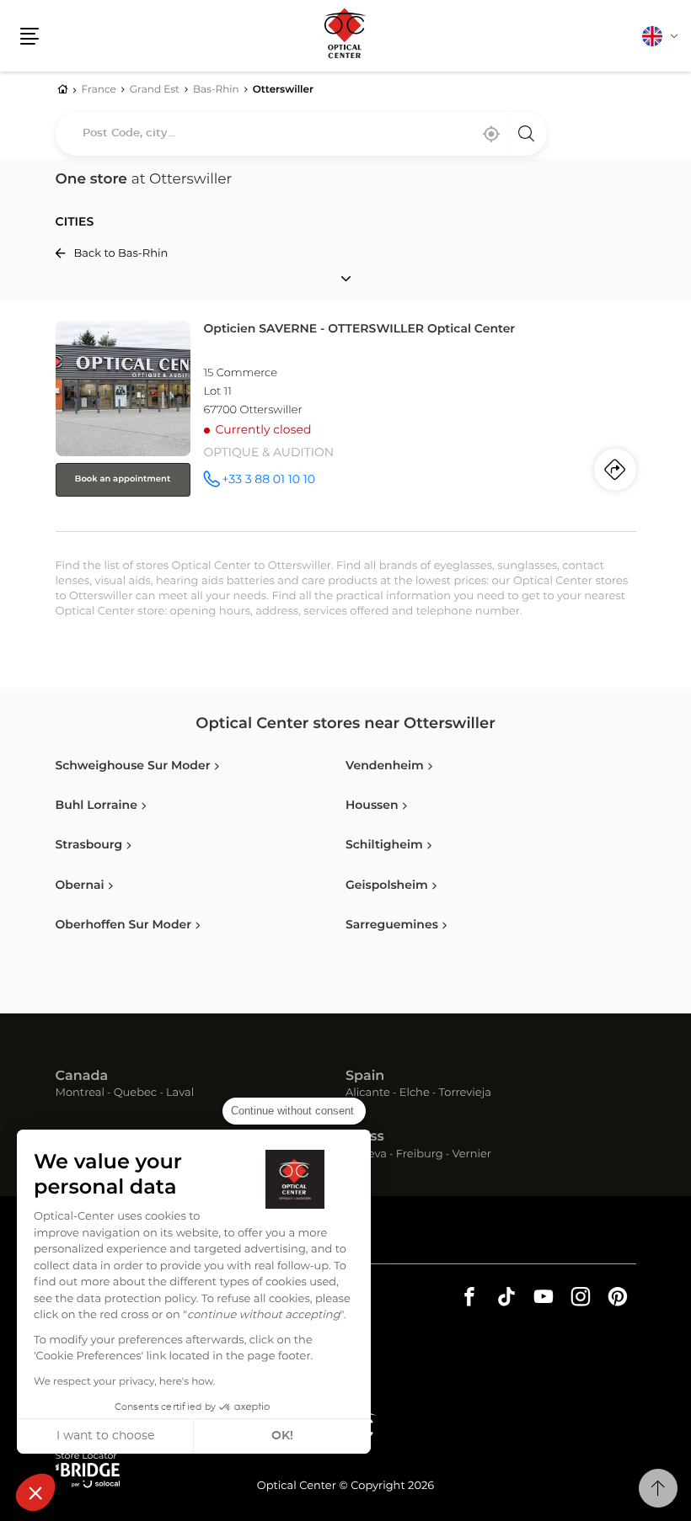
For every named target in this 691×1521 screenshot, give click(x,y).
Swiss (365, 1137)
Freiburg (419, 1155)
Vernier (471, 1155)
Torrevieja (465, 1094)
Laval (180, 1094)
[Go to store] (346, 422)
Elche (414, 1094)
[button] (35, 1492)
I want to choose (105, 1436)
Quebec (135, 1094)
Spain (365, 1076)
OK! (282, 1436)
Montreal (80, 1094)
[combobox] (301, 134)
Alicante (368, 1094)
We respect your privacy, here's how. (124, 1382)
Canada (82, 1076)
